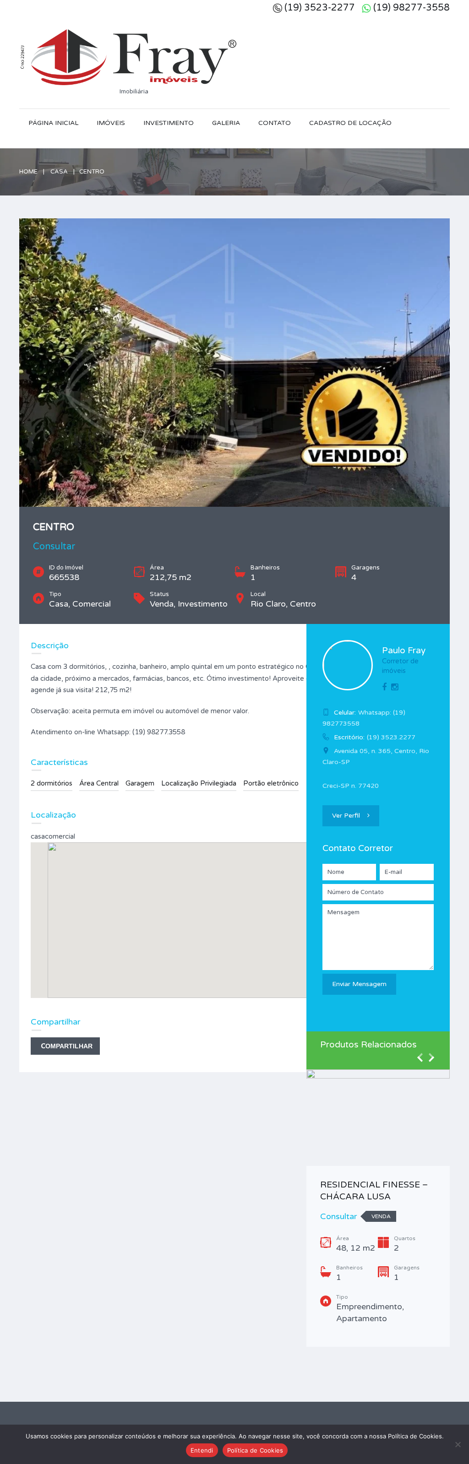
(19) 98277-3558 (411, 7)
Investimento (168, 123)
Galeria (226, 123)
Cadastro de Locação (350, 123)
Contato (274, 123)
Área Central (99, 783)
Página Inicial (53, 123)
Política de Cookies (255, 1450)
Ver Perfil (346, 815)
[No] (457, 1444)
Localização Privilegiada (198, 783)
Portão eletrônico (271, 783)
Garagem (139, 783)
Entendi (202, 1450)
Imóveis (111, 123)
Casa (59, 171)
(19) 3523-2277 (319, 7)
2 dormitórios (51, 783)
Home (28, 171)
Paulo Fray (403, 650)
